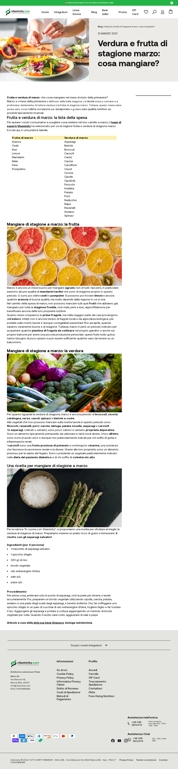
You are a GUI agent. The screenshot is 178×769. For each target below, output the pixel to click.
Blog (94, 12)
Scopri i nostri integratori (86, 645)
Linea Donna (77, 12)
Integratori (60, 12)
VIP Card (135, 12)
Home (45, 12)
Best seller (105, 12)
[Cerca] (154, 12)
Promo (123, 12)
